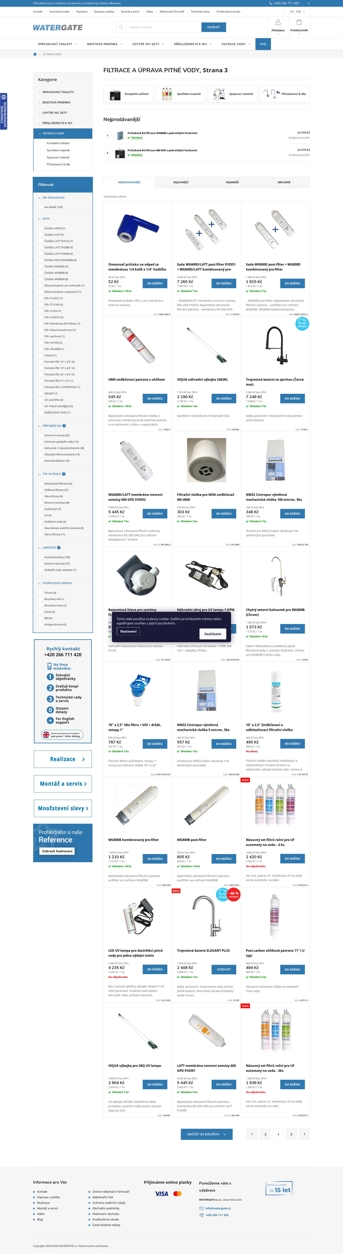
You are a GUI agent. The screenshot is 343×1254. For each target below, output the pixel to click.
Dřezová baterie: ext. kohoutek (64, 285)
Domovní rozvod (56, 435)
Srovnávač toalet (59, 11)
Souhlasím (212, 634)
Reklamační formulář (172, 11)
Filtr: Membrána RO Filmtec (61, 323)
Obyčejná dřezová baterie (61, 454)
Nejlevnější (180, 182)
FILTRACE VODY (53, 133)
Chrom (49, 592)
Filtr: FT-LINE (53, 304)
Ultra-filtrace (53, 496)
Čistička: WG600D (55, 266)
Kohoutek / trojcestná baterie (63, 448)
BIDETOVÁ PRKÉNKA (56, 102)
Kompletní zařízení (58, 143)
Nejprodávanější (129, 182)
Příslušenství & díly (58, 164)
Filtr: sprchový (54, 336)
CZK (298, 11)
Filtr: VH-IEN (53, 342)
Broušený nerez (55, 605)
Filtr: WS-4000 (53, 349)
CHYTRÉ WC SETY (54, 113)
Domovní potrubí (56, 563)
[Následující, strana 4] (291, 1134)
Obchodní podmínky (105, 1208)
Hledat (213, 27)
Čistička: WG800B (55, 272)
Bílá (47, 618)
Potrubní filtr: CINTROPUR (61, 387)
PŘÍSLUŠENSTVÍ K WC (57, 123)
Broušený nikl (53, 599)
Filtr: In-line (52, 311)
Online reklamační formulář (110, 1191)
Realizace (43, 1202)
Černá (49, 612)
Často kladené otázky (106, 1225)
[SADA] (275, 805)
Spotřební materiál (58, 150)
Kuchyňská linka (56, 557)
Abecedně (284, 182)
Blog (40, 1219)
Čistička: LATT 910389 (58, 247)
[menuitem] (57, 44)
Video (149, 11)
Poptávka (81, 11)
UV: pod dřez (53, 400)
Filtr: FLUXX (53, 298)
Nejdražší (232, 182)
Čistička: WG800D (55, 279)
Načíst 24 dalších (203, 1134)
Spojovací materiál (58, 157)
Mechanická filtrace (57, 483)
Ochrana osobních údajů (108, 1202)
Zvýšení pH (52, 509)
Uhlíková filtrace (56, 490)
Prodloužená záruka (228, 11)
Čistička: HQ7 (53, 234)
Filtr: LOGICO (53, 317)
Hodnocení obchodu (105, 1213)
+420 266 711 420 (286, 3)
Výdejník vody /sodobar (59, 570)
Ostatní (50, 355)
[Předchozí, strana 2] (265, 1134)
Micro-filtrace (54, 534)
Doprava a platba (104, 11)
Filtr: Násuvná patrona (59, 330)
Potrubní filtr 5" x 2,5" (58, 380)
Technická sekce (200, 11)
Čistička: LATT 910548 (58, 253)
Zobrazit (224, 969)
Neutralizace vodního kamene (63, 528)
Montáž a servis (130, 11)
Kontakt (38, 11)
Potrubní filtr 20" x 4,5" (59, 374)
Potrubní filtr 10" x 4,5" (59, 368)
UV (47, 515)
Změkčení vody (54, 521)
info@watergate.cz (218, 1208)
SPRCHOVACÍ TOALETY (58, 92)
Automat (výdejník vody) (61, 441)
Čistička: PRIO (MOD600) (60, 260)
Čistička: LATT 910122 (58, 241)
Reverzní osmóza (56, 502)
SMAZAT (50, 393)
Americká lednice (56, 460)
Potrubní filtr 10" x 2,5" (59, 361)
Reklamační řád (102, 1197)
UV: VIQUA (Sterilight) (58, 406)
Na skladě (53, 207)
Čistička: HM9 (54, 228)
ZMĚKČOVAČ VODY (57, 412)
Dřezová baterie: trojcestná (62, 292)
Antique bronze (55, 624)
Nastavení (128, 631)
